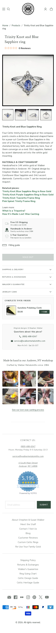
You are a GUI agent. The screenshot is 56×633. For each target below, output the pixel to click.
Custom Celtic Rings (28, 542)
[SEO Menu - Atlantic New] (3, 9)
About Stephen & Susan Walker (28, 519)
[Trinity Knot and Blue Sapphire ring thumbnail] (7, 114)
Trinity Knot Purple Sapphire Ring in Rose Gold (27, 194)
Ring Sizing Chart (28, 573)
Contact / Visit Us (28, 528)
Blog (28, 533)
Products (16, 25)
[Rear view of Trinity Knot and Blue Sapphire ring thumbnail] (46, 114)
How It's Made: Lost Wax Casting (20, 214)
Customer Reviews (28, 537)
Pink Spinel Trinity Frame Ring (18, 201)
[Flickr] (22, 597)
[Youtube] (47, 597)
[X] (40, 597)
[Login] (45, 9)
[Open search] (8, 9)
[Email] (9, 597)
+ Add (44, 312)
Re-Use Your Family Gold (28, 546)
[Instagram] (28, 597)
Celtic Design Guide (28, 578)
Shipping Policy (28, 560)
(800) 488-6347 (28, 446)
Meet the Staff (28, 524)
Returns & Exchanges (28, 564)
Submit (44, 504)
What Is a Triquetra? (13, 210)
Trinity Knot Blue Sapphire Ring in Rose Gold (26, 191)
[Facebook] (15, 597)
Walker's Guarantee (28, 569)
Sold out (28, 257)
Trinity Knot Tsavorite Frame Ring (21, 197)
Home (5, 25)
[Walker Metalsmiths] (28, 8)
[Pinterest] (34, 597)
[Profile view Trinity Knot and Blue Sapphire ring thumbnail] (33, 114)
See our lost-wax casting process (28, 409)
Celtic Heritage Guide (28, 582)
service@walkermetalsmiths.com (28, 456)
